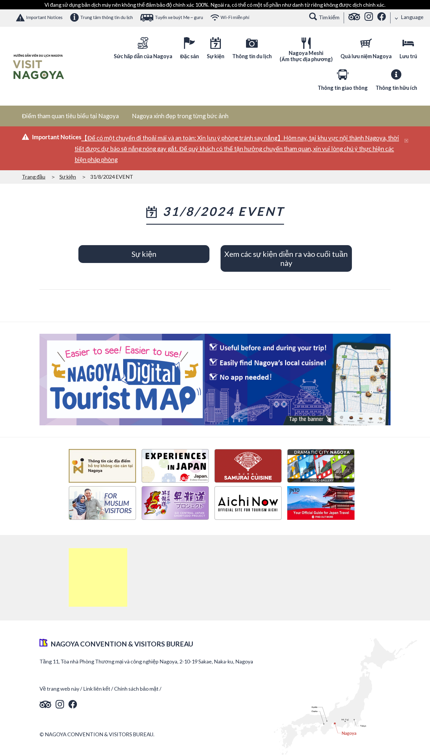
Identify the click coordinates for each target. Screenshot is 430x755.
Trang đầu (33, 176)
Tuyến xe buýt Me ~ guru (179, 17)
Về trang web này (59, 688)
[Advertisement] (98, 577)
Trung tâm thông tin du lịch (106, 17)
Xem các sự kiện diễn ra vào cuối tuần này (286, 258)
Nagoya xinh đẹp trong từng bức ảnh (180, 115)
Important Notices (44, 17)
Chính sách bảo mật (136, 688)
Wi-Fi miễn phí (235, 17)
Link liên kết (96, 688)
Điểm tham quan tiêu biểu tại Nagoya (70, 115)
